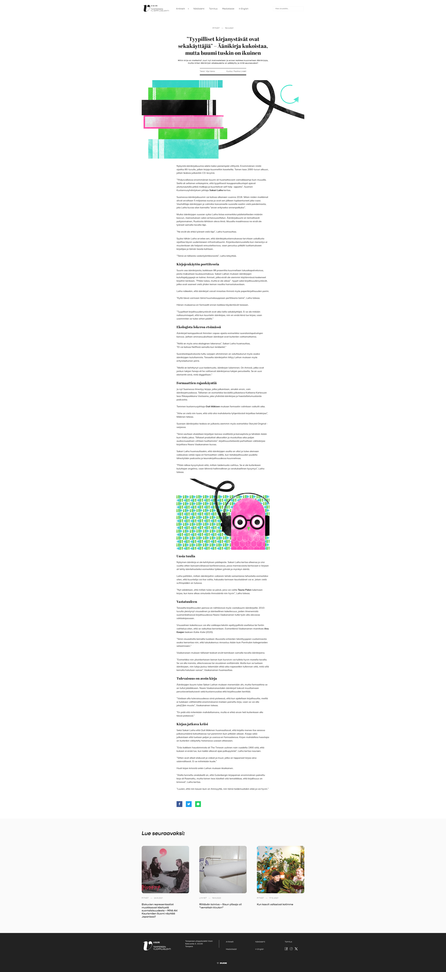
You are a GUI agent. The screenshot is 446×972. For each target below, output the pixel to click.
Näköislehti (198, 9)
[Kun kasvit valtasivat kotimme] (280, 869)
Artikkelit (180, 9)
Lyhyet (203, 898)
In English (243, 9)
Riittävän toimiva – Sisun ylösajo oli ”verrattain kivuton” (220, 906)
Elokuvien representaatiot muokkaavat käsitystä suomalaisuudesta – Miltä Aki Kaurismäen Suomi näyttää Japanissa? (160, 910)
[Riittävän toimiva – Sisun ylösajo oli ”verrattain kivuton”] (223, 869)
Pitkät (216, 28)
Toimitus (213, 9)
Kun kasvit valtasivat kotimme (275, 904)
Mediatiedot (228, 9)
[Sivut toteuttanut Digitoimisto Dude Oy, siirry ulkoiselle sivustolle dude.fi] (222, 964)
